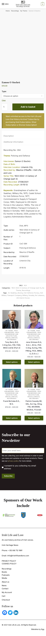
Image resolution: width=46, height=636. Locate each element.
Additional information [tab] (13, 142)
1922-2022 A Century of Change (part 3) (26, 288)
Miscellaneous (11, 338)
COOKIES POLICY (9, 564)
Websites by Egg (37, 629)
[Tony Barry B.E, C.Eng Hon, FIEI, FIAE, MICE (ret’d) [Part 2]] (11, 319)
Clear (4, 100)
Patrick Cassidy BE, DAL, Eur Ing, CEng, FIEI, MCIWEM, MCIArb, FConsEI (34, 405)
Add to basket (28, 106)
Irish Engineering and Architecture (12, 334)
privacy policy (13, 461)
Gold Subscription (23, 122)
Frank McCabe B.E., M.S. (11, 402)
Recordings (15, 11)
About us (5, 582)
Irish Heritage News (10, 545)
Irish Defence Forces (31, 293)
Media (4, 578)
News (4, 585)
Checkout (6, 600)
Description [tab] (9, 136)
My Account (7, 592)
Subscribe (8, 476)
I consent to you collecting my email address (20, 467)
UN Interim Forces (23, 298)
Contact (5, 588)
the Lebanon (39, 295)
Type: (4, 91)
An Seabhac (12, 293)
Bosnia (20, 293)
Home (8, 11)
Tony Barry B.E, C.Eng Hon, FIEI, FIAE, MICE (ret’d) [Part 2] (11, 345)
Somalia (31, 295)
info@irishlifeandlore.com (18, 555)
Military (24, 295)
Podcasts (6, 575)
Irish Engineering (11, 331)
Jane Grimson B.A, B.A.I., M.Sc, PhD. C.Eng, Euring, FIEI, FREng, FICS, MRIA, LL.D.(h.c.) (34, 348)
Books (4, 572)
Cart (3, 596)
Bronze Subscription (27, 125)
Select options (12, 362)
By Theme (23, 11)
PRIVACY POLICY (9, 561)
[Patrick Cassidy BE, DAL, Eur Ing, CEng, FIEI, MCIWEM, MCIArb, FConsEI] (34, 378)
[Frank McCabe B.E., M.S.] (11, 378)
